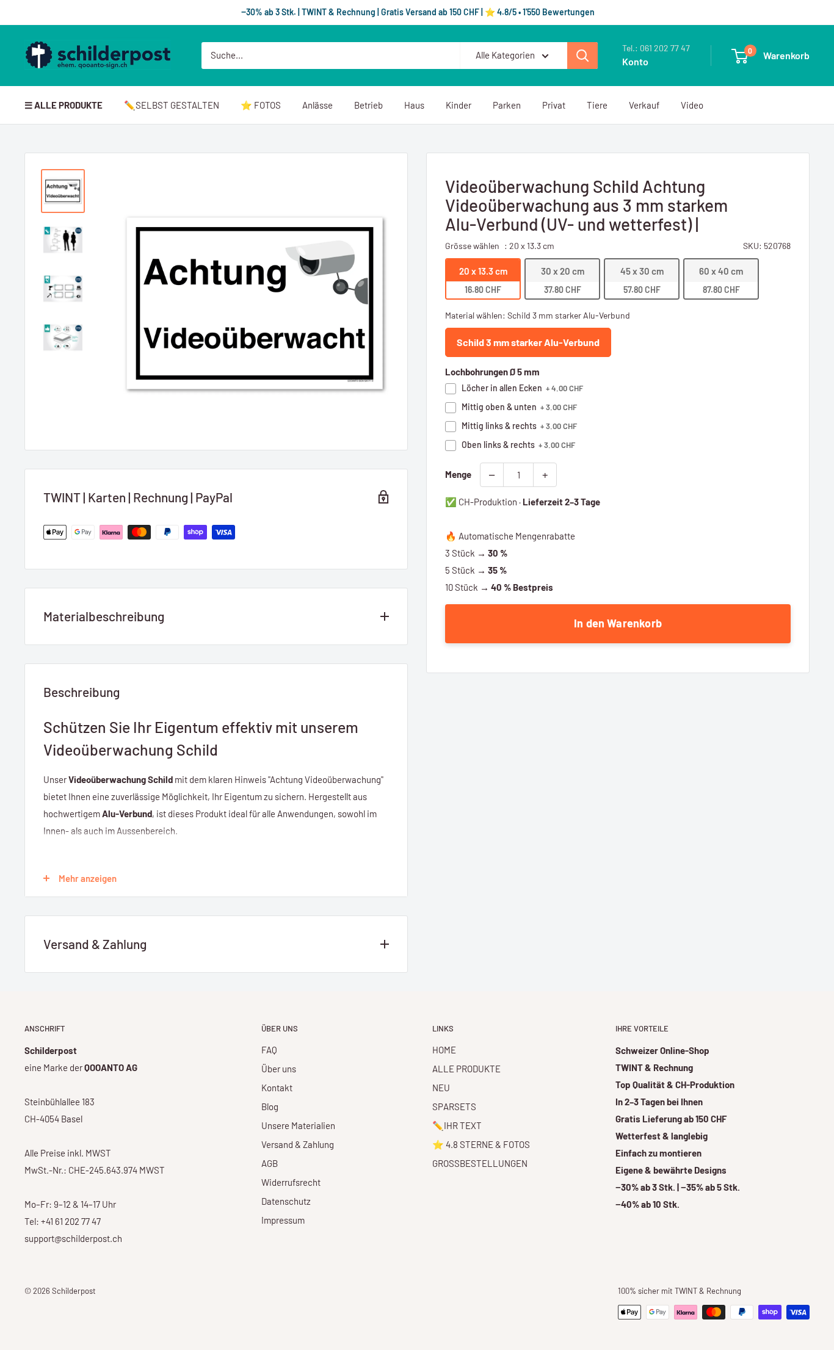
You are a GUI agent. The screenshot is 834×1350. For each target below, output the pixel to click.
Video (692, 104)
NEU (441, 1087)
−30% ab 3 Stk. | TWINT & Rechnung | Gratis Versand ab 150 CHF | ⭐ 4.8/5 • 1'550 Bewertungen (417, 12)
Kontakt (276, 1087)
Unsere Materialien (298, 1125)
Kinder (458, 104)
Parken (507, 104)
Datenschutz (286, 1201)
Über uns (278, 1068)
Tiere (597, 104)
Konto (635, 61)
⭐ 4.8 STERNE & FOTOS (481, 1144)
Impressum (283, 1220)
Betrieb (368, 104)
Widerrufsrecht (291, 1182)
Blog (269, 1106)
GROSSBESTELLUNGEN (480, 1163)
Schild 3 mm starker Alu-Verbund (528, 342)
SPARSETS (454, 1106)
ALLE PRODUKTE (466, 1068)
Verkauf (644, 104)
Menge (458, 474)
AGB (269, 1163)
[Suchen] (582, 55)
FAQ (269, 1049)
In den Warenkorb (618, 623)
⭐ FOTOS (261, 104)
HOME (444, 1049)
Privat (553, 104)
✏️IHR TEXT (457, 1125)
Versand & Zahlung (297, 1144)
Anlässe (317, 104)
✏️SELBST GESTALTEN (171, 104)
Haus (414, 104)
